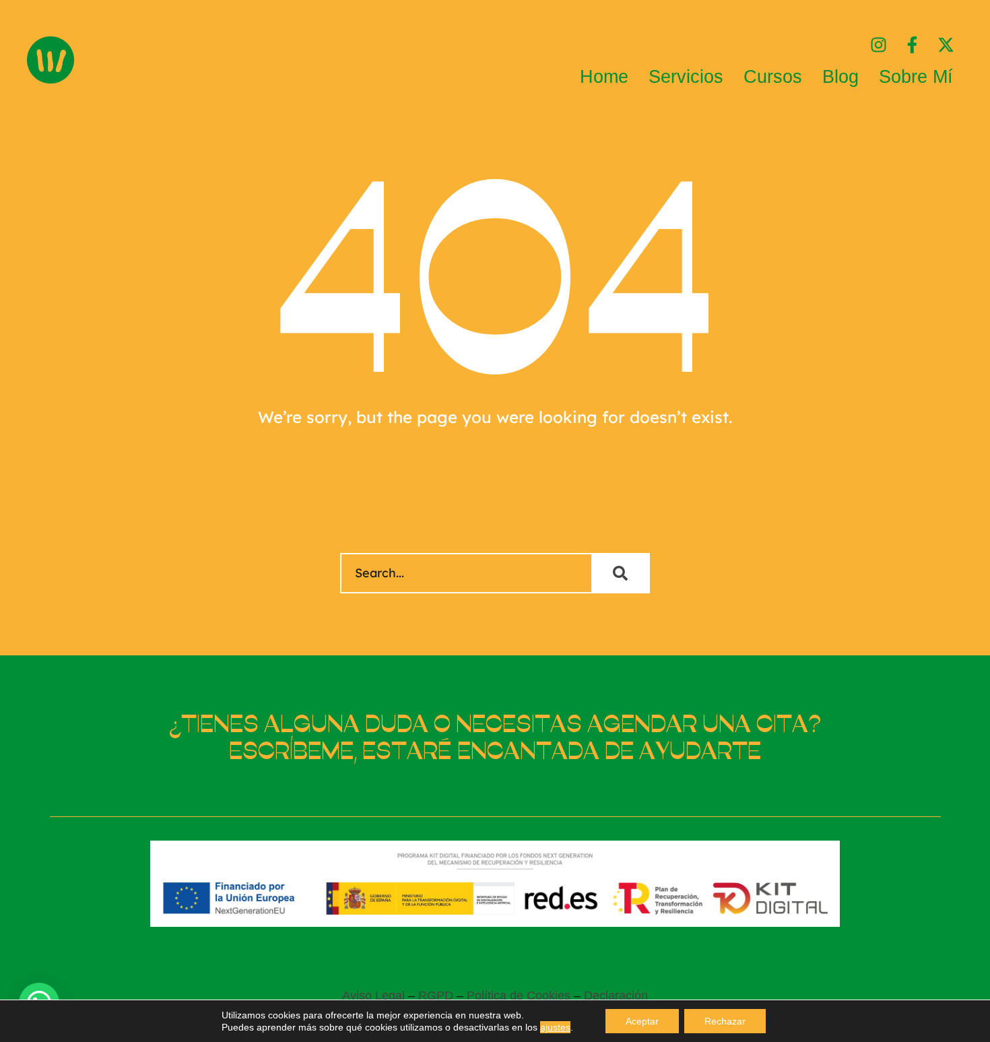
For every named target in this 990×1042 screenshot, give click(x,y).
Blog (840, 77)
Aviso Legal (373, 995)
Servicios (686, 77)
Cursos (773, 77)
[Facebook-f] (912, 44)
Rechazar (725, 1021)
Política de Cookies (518, 995)
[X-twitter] (945, 44)
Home (604, 77)
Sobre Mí (916, 77)
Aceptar (642, 1021)
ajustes (555, 1027)
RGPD (435, 995)
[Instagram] (878, 44)
